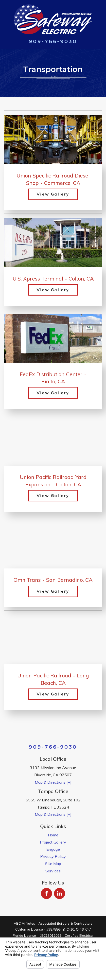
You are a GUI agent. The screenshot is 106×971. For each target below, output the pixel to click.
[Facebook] (46, 893)
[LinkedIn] (59, 893)
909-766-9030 (53, 41)
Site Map (53, 863)
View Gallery (53, 194)
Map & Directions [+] (53, 782)
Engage (53, 849)
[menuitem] (53, 835)
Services (53, 870)
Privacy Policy (53, 856)
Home (53, 834)
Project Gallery (53, 842)
